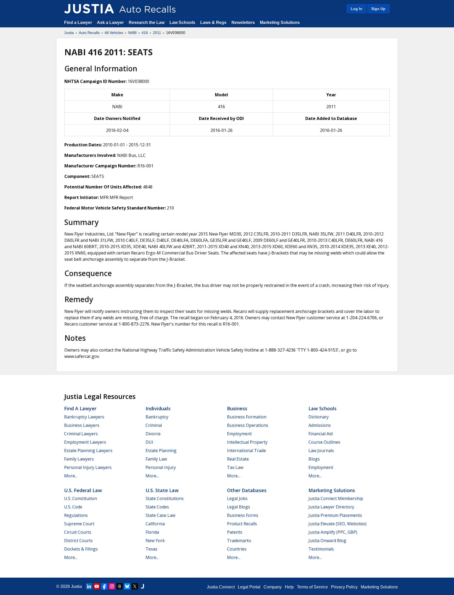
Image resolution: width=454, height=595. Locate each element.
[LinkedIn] (89, 586)
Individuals (158, 408)
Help (289, 587)
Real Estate (238, 459)
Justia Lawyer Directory (331, 507)
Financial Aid (320, 434)
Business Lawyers (81, 425)
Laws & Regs (213, 22)
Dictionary (318, 417)
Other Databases (246, 490)
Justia (69, 33)
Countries (236, 549)
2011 (157, 33)
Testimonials (321, 549)
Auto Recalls (89, 33)
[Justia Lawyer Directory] (142, 586)
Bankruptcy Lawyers (84, 417)
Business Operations (247, 425)
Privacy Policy (344, 587)
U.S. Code (73, 507)
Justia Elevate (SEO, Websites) (337, 524)
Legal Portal (249, 587)
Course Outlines (324, 442)
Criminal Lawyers (81, 434)
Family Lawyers (79, 459)
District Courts (78, 540)
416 (145, 33)
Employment (239, 434)
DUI (149, 442)
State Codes (157, 507)
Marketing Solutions (280, 22)
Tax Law (235, 467)
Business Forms (242, 515)
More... (70, 476)
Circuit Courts (77, 532)
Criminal (154, 425)
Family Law (156, 459)
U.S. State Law (162, 490)
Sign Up (378, 9)
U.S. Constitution (80, 498)
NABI (132, 33)
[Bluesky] (127, 586)
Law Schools (182, 22)
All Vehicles (114, 33)
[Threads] (119, 586)
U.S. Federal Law (83, 490)
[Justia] (89, 8)
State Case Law (160, 515)
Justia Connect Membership (335, 498)
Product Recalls (242, 524)
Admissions (319, 425)
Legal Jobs (237, 498)
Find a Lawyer (78, 22)
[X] (135, 586)
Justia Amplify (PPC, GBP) (332, 532)
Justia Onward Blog (327, 540)
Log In (356, 9)
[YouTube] (97, 586)
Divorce (153, 434)
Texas (151, 549)
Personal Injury (161, 467)
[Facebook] (104, 586)
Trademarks (239, 540)
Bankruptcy (157, 417)
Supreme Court (79, 524)
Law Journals (321, 450)
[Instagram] (112, 586)
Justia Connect (221, 587)
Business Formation (246, 417)
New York (155, 540)
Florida (152, 532)
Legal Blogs (238, 507)
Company (273, 587)
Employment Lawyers (85, 442)
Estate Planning (161, 450)
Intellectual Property (247, 442)
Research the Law (146, 22)
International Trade (246, 450)
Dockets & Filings (81, 549)
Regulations (76, 515)
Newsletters (243, 22)
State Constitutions (165, 498)
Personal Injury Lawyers (88, 467)
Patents (234, 532)
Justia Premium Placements (335, 515)
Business (237, 408)
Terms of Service (312, 587)
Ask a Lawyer (111, 22)
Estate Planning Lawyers (88, 450)
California (155, 524)
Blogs (314, 459)
